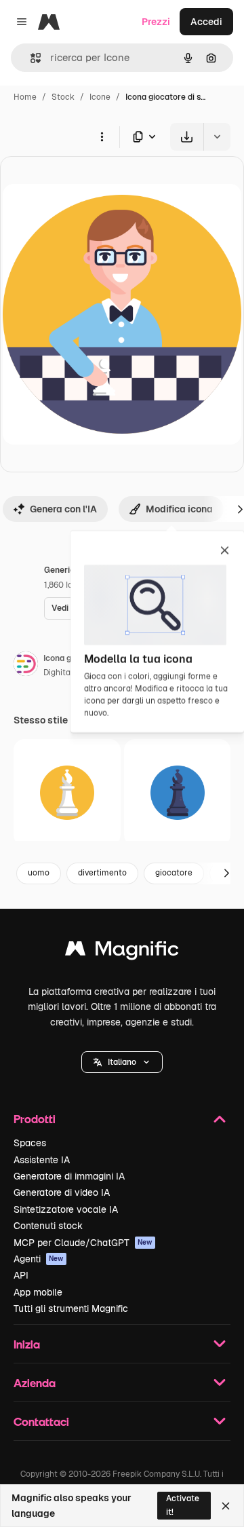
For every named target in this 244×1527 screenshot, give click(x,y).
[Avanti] (226, 873)
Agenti (39, 1259)
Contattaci (41, 1421)
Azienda (35, 1383)
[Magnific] (122, 951)
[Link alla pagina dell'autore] (26, 666)
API (21, 1275)
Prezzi (156, 22)
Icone (99, 97)
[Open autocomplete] (30, 58)
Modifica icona (179, 509)
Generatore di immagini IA (69, 1176)
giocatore (173, 872)
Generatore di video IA (62, 1192)
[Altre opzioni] (101, 136)
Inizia (27, 1344)
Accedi (206, 22)
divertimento (102, 872)
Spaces (30, 1143)
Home (25, 97)
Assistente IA (42, 1160)
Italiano (122, 1062)
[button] (122, 1062)
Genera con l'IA (63, 509)
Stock (63, 97)
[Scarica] (186, 137)
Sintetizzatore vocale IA (66, 1209)
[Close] (225, 1506)
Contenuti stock (48, 1226)
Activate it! (182, 1505)
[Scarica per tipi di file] (145, 137)
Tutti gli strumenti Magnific (71, 1308)
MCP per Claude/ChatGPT (83, 1243)
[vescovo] (67, 792)
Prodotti (35, 1119)
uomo (38, 872)
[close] (224, 551)
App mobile (38, 1292)
